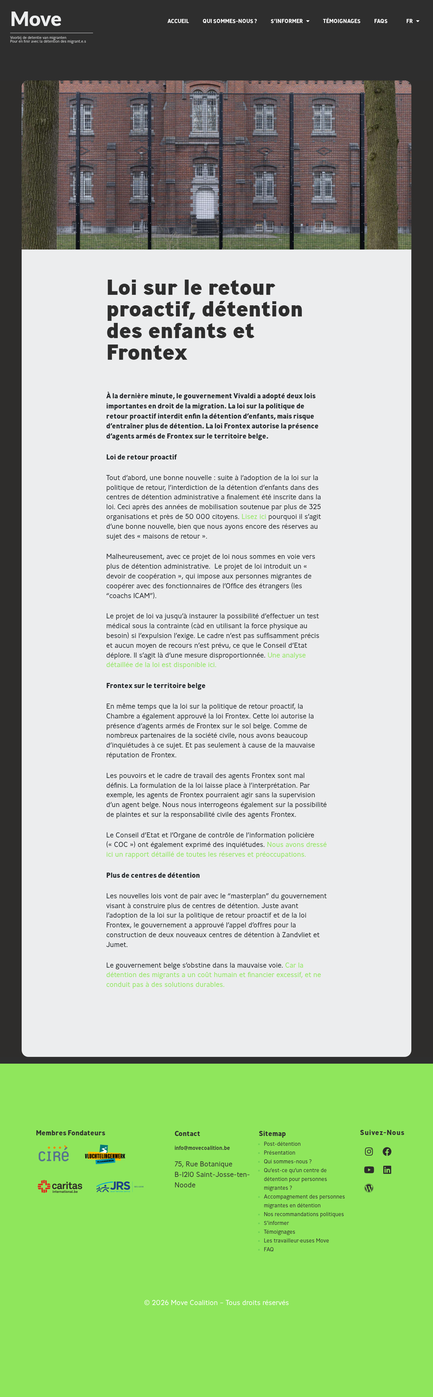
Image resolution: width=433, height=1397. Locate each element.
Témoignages (342, 21)
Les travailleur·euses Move (296, 1240)
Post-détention (282, 1143)
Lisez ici (254, 516)
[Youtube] (369, 1170)
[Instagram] (369, 1151)
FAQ (269, 1249)
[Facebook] (387, 1151)
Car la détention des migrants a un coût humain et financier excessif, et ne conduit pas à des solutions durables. (213, 975)
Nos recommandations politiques (304, 1214)
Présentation (279, 1152)
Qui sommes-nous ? (230, 21)
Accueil (178, 21)
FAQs (381, 21)
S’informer (287, 21)
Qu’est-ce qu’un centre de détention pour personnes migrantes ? (295, 1179)
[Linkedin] (387, 1170)
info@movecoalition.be (202, 1147)
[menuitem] (416, 21)
